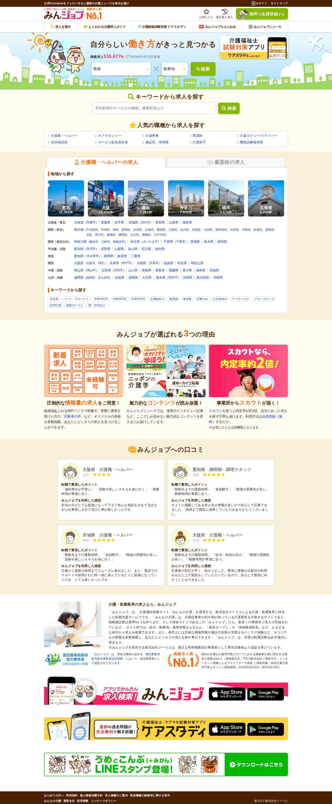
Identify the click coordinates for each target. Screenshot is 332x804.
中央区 (105, 229)
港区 (116, 229)
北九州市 (104, 277)
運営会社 (69, 800)
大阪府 (79, 263)
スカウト (215, 411)
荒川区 (99, 234)
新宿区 (126, 229)
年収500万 (138, 299)
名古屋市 (92, 256)
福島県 (187, 222)
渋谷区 (234, 229)
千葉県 (168, 241)
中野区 (246, 229)
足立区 (134, 234)
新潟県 (79, 249)
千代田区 (92, 229)
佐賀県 (119, 277)
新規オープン (75, 305)
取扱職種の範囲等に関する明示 (150, 795)
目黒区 (196, 229)
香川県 (187, 270)
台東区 (149, 229)
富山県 (133, 249)
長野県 (105, 249)
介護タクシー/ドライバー (258, 135)
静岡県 (108, 256)
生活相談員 (59, 142)
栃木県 (208, 241)
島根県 (146, 270)
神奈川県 (80, 241)
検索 (231, 108)
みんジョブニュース (141, 411)
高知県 (214, 270)
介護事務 (152, 135)
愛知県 (79, 256)
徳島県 (201, 270)
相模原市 (119, 241)
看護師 (198, 135)
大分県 (147, 277)
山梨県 (119, 249)
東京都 (79, 229)
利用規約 (72, 795)
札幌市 (91, 222)
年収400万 (101, 299)
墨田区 (161, 229)
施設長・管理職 (156, 142)
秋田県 (160, 222)
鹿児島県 (202, 277)
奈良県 (182, 263)
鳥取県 (160, 270)
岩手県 (119, 222)
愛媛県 (173, 270)
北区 (89, 234)
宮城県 (133, 222)
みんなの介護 (52, 800)
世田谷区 (221, 229)
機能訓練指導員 (251, 142)
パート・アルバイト (76, 299)
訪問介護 (55, 305)
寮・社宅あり (96, 305)
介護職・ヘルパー (64, 135)
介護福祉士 (157, 299)
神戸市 (126, 263)
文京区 (137, 229)
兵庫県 (114, 263)
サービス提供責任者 (113, 142)
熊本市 (173, 277)
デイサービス (240, 299)
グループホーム (264, 299)
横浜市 (93, 241)
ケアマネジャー (109, 135)
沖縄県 (218, 277)
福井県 (160, 249)
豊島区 (269, 229)
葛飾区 (146, 234)
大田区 (208, 229)
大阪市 (90, 263)
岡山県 (79, 270)
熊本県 (161, 277)
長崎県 (133, 277)
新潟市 (91, 248)
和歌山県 (197, 263)
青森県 (105, 222)
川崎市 (105, 241)
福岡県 (79, 277)
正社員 (54, 299)
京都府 (141, 263)
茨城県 (195, 241)
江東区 (172, 229)
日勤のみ (202, 299)
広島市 (118, 270)
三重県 (135, 256)
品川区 (184, 229)
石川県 (146, 249)
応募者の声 (72, 416)
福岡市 (90, 277)
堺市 (101, 263)
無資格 (173, 299)
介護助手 (199, 142)
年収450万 (120, 299)
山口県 (133, 270)
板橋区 (111, 234)
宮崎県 (187, 277)
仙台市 (145, 222)
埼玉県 (135, 241)
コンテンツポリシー (104, 800)
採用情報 (83, 800)
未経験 (187, 299)
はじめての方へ (54, 795)
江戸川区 (160, 234)
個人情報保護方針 (91, 795)
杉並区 (258, 229)
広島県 (106, 270)
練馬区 (123, 234)
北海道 (79, 222)
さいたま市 (150, 241)
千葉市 (180, 241)
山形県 (173, 222)
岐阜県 (122, 256)
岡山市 (91, 270)
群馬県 (222, 241)
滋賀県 (168, 263)
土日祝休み (220, 299)
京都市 (154, 263)
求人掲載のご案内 (116, 795)
